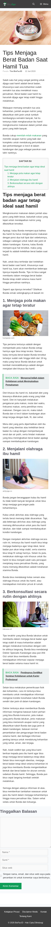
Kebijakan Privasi (12, 912)
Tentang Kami (25, 916)
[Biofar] (10, 4)
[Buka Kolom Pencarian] (33, 4)
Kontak (44, 912)
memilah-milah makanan (29, 135)
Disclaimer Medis (30, 912)
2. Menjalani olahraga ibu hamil (22, 180)
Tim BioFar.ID (16, 71)
